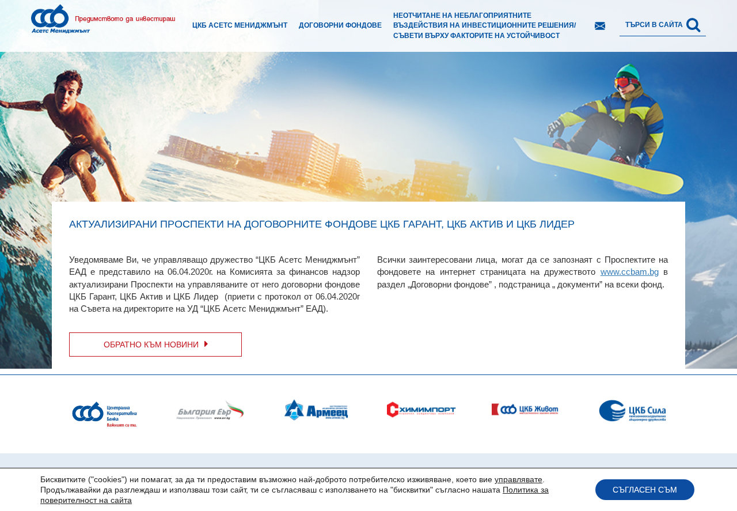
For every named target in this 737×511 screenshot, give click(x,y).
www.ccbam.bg (630, 272)
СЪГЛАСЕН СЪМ (645, 489)
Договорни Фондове (340, 25)
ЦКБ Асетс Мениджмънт (239, 25)
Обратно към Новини (151, 344)
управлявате (518, 479)
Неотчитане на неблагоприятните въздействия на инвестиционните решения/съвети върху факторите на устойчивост (484, 25)
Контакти (600, 26)
